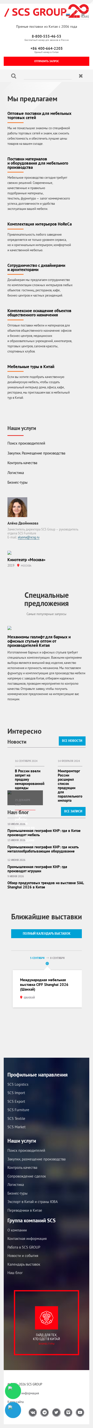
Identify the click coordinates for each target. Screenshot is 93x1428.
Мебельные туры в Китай (30, 366)
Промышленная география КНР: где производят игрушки (37, 868)
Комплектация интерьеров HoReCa (39, 224)
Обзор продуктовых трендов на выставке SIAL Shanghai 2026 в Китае (45, 884)
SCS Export (16, 1101)
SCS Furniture (18, 1109)
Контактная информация (27, 1238)
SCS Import (16, 1092)
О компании (17, 1230)
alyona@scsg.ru (28, 537)
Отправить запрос (46, 61)
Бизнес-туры (17, 482)
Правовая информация (23, 1393)
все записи (73, 811)
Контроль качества (22, 462)
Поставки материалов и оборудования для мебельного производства (37, 163)
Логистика (15, 472)
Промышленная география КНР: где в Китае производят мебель (44, 832)
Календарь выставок (23, 1264)
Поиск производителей (26, 443)
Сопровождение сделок (26, 1176)
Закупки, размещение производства (36, 1159)
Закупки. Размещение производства (36, 453)
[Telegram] (13, 1410)
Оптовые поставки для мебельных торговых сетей (39, 115)
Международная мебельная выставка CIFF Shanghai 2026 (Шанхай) (44, 984)
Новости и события (22, 1255)
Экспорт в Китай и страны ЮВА (32, 1201)
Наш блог (15, 1272)
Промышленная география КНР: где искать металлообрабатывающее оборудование (43, 849)
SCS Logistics (17, 1084)
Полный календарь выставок (46, 933)
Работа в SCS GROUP (23, 1247)
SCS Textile (16, 1118)
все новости (72, 741)
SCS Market (16, 1127)
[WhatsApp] (13, 1391)
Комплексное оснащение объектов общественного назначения (39, 313)
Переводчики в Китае (24, 1210)
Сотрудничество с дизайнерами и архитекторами (36, 267)
